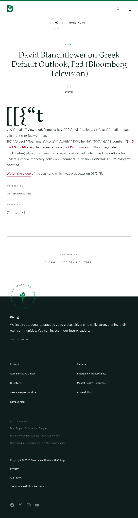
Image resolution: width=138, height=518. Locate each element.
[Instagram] (29, 506)
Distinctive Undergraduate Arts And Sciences (35, 435)
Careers (81, 364)
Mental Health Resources (91, 383)
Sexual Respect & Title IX (24, 392)
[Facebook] (12, 506)
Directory (15, 383)
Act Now (18, 339)
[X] (20, 506)
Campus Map (17, 401)
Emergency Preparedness (91, 373)
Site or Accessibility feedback (27, 486)
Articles (69, 45)
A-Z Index (15, 477)
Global (50, 262)
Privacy (14, 468)
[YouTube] (37, 506)
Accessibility (84, 392)
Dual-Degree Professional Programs (29, 428)
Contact (14, 364)
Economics (78, 147)
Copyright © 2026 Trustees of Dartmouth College (37, 460)
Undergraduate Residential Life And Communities (37, 443)
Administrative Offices (23, 373)
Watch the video (19, 173)
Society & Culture (77, 262)
